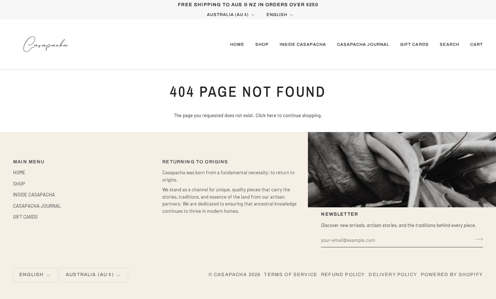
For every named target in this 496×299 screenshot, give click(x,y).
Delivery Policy (393, 274)
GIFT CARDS (25, 217)
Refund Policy (343, 274)
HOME (19, 172)
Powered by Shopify (452, 274)
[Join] (477, 239)
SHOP (19, 184)
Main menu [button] (29, 161)
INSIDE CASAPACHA (34, 195)
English (277, 14)
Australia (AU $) (228, 14)
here (271, 115)
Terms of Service (290, 274)
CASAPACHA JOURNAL (37, 206)
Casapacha (230, 274)
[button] (262, 44)
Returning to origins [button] (195, 161)
